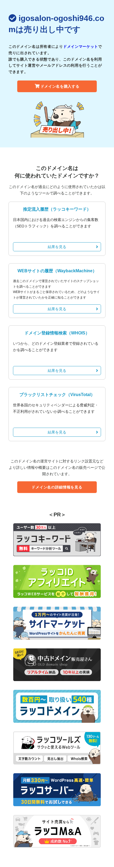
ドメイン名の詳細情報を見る (57, 487)
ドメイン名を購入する (60, 86)
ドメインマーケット (80, 46)
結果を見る (57, 247)
